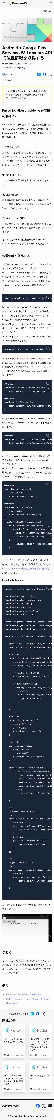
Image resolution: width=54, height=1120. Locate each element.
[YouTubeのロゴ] (50, 1106)
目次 (45, 10)
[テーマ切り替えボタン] (51, 3)
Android (8, 67)
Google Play (20, 67)
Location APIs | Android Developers (23, 994)
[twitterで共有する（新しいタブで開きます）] (50, 74)
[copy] (48, 297)
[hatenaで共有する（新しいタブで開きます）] (39, 74)
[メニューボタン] (4, 3)
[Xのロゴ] (44, 1106)
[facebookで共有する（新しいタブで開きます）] (44, 74)
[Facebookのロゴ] (38, 1106)
